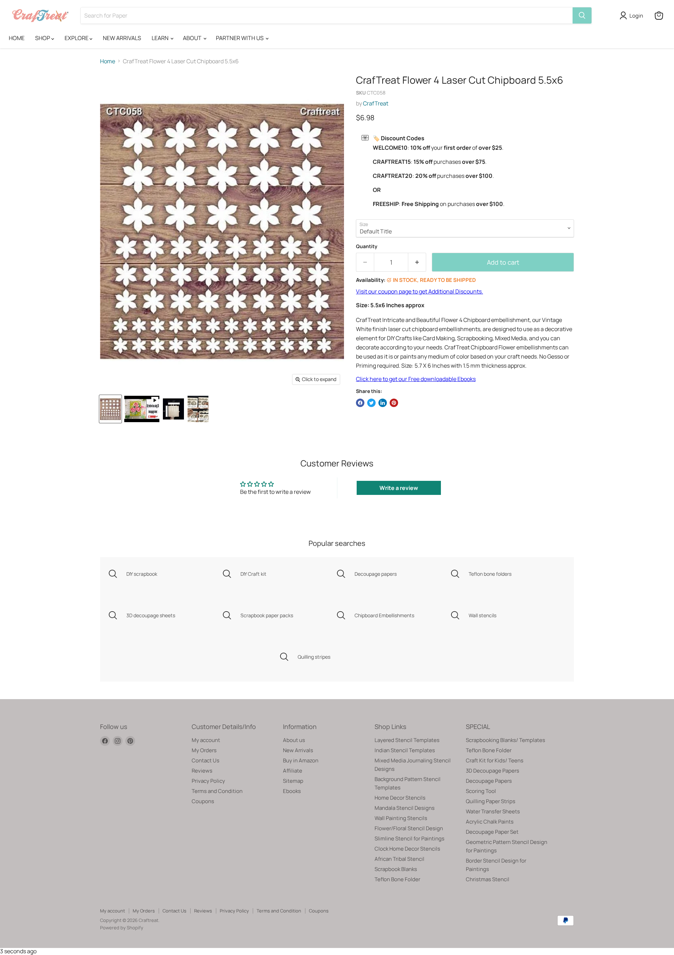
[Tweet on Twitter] (371, 403)
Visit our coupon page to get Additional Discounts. (419, 291)
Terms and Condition (217, 791)
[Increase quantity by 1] (417, 262)
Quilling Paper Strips (490, 801)
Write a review (398, 488)
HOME (17, 38)
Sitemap (293, 781)
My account (206, 740)
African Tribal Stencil (399, 859)
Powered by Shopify (121, 927)
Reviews (202, 770)
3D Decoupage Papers (492, 770)
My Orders (204, 750)
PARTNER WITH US (240, 38)
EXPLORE (77, 38)
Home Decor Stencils (400, 797)
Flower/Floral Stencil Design (409, 828)
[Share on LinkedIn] (382, 403)
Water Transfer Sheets (493, 811)
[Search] (582, 15)
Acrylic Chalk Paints (490, 821)
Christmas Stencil (487, 879)
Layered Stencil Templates (407, 740)
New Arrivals (298, 750)
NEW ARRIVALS (122, 38)
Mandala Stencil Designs (405, 808)
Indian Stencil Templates (405, 750)
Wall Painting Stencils (401, 818)
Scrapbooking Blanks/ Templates (505, 740)
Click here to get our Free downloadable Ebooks (416, 379)
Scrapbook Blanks (396, 869)
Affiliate (292, 770)
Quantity (366, 246)
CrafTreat (375, 103)
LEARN (161, 38)
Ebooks (292, 791)
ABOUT (193, 38)
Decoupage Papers (489, 781)
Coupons (203, 801)
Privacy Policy (208, 781)
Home (107, 61)
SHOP (43, 38)
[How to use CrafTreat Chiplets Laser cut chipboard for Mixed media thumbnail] (198, 409)
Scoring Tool (481, 791)
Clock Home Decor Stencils (407, 848)
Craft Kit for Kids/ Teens (494, 760)
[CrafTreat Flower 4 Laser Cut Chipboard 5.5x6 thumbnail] (142, 409)
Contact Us (205, 760)
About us (294, 740)
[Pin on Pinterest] (394, 403)
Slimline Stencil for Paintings (409, 838)
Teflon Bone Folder (397, 879)
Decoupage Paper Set (492, 831)
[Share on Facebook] (360, 403)
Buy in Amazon (300, 760)
